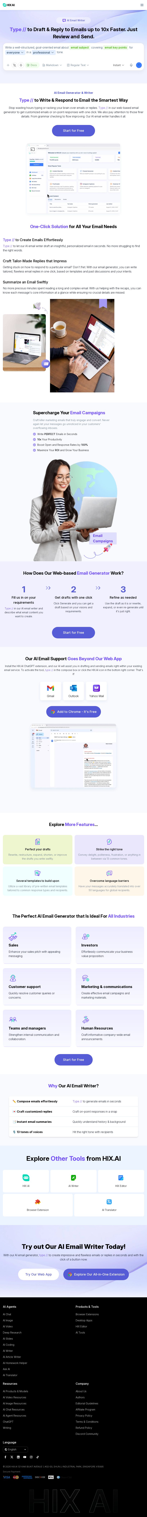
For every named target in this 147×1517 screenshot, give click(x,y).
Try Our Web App (38, 1274)
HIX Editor (121, 1185)
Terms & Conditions (87, 1421)
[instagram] (31, 1457)
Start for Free (73, 130)
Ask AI (6, 1369)
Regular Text (78, 65)
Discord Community (87, 1433)
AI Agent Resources (14, 1415)
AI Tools (80, 1332)
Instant (117, 65)
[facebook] (5, 1457)
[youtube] (24, 1457)
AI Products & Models (15, 1391)
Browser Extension (38, 1209)
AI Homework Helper (15, 1362)
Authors (80, 1397)
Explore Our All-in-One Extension (99, 1274)
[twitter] (11, 1457)
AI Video (8, 1326)
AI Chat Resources (14, 1409)
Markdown (52, 65)
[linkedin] (18, 1457)
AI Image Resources (14, 1403)
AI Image (8, 1320)
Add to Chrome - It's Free (77, 712)
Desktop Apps (84, 1320)
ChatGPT (8, 1421)
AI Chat (7, 1314)
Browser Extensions (87, 1314)
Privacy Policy (84, 1415)
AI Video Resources (14, 1397)
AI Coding (8, 1344)
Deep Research (12, 1332)
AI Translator (109, 1209)
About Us (81, 1391)
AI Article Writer (12, 1356)
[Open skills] (21, 65)
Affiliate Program (85, 1409)
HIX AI (26, 1185)
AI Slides (8, 1338)
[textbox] (73, 52)
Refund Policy (84, 1427)
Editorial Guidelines (87, 1403)
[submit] (139, 65)
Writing (7, 1427)
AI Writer (73, 1185)
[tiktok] (37, 1457)
